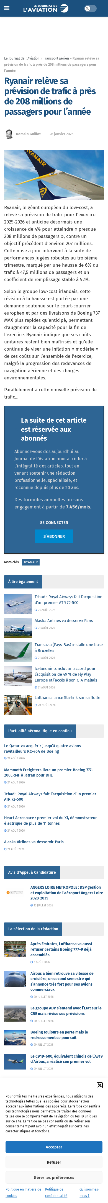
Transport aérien (56, 58)
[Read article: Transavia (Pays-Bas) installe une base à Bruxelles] (18, 652)
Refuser (54, 1162)
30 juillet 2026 (43, 997)
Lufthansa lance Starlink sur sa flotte (67, 697)
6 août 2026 (41, 962)
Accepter (54, 1147)
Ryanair (31, 562)
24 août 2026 (46, 610)
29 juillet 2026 (43, 1045)
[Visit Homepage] (47, 8)
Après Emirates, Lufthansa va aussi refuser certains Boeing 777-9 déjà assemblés (61, 949)
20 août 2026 (46, 705)
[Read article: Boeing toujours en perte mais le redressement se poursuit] (15, 1037)
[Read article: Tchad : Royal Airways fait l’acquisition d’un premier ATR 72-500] (18, 604)
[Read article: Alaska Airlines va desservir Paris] (18, 628)
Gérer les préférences (54, 1177)
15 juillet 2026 (43, 905)
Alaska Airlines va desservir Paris (64, 620)
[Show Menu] (6, 8)
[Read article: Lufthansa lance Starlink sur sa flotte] (18, 705)
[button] (99, 1085)
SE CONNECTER (54, 522)
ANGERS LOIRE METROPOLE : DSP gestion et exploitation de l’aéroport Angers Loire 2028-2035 (66, 893)
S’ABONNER (54, 536)
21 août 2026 (46, 628)
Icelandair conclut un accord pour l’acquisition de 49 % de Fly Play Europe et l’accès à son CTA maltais (66, 674)
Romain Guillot (28, 134)
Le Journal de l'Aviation (22, 58)
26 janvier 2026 (61, 134)
